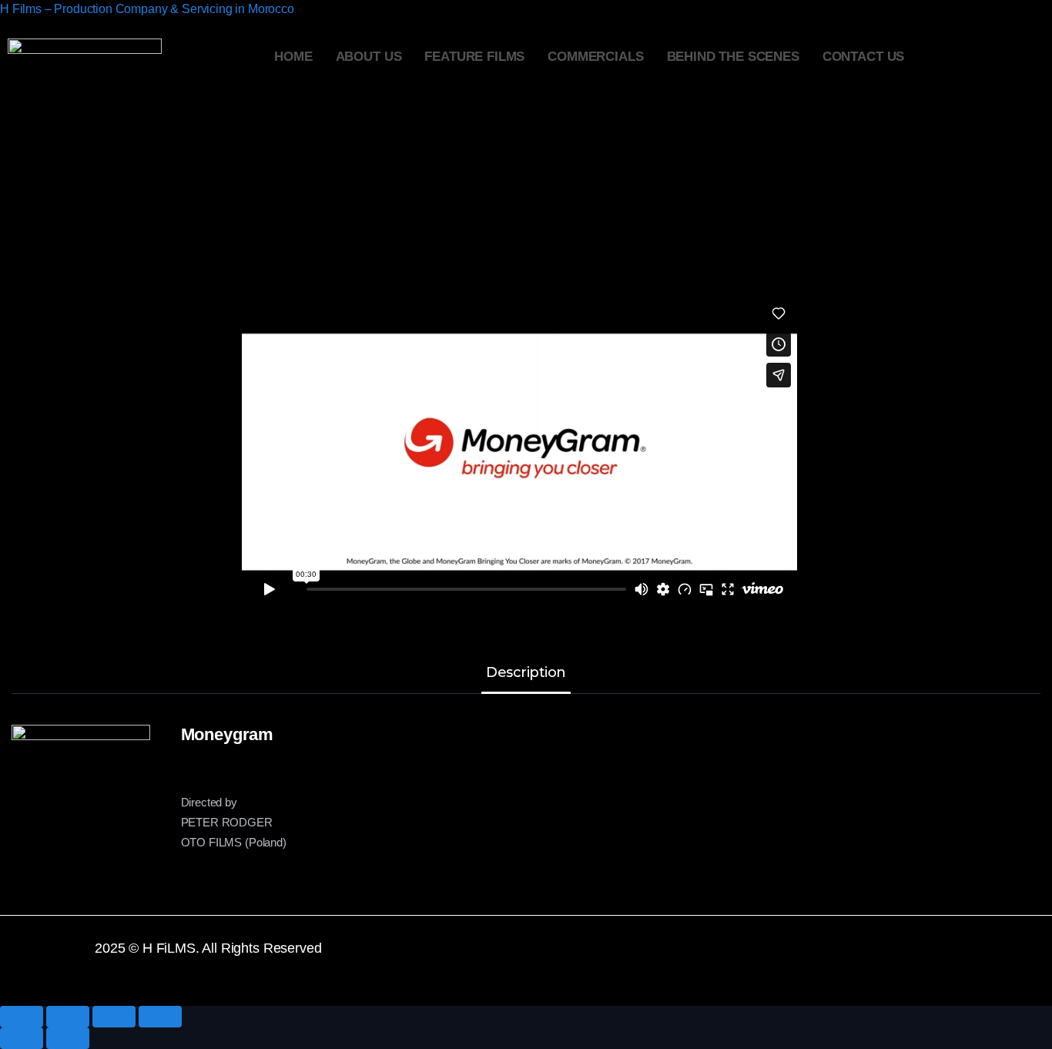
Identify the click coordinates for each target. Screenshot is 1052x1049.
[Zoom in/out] (160, 1016)
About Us (369, 56)
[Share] (67, 1016)
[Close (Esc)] (21, 1016)
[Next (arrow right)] (67, 1038)
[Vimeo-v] (801, 958)
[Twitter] (757, 958)
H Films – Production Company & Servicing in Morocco (147, 8)
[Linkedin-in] (847, 958)
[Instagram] (892, 958)
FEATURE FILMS (474, 56)
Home (293, 56)
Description (526, 673)
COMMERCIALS (595, 56)
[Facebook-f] (711, 958)
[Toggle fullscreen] (114, 1016)
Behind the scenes (733, 56)
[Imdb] (938, 958)
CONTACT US (863, 56)
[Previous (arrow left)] (21, 1038)
